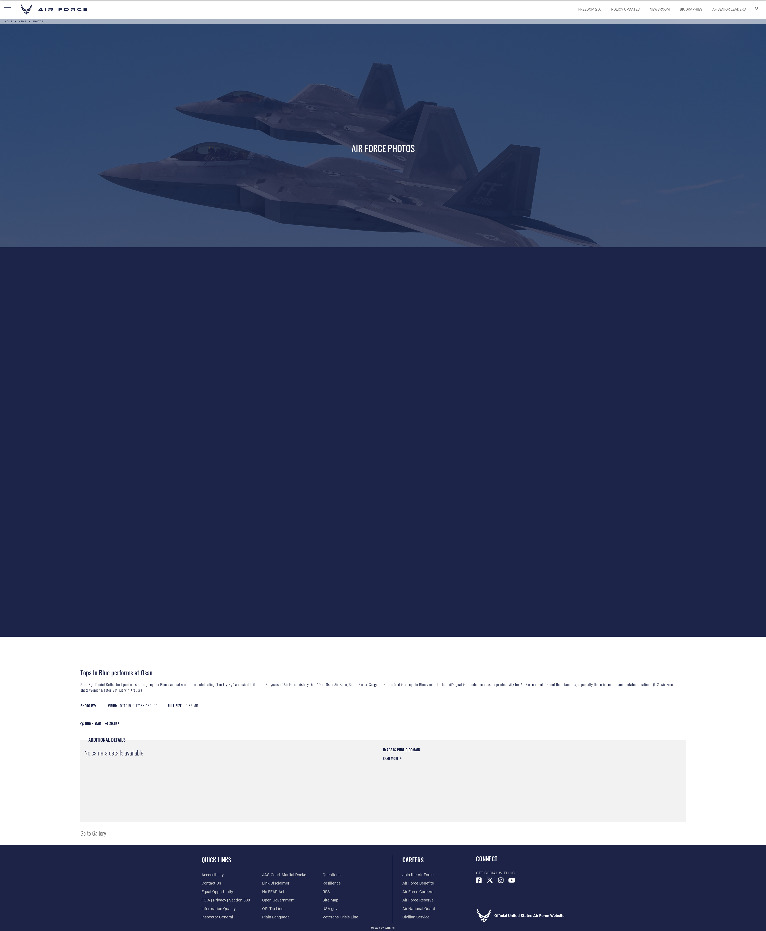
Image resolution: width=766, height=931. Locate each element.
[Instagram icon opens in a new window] (501, 880)
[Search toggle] (756, 9)
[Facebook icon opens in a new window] (479, 880)
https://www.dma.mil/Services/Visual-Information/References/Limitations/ (510, 772)
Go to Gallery (93, 833)
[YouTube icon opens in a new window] (512, 880)
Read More (391, 758)
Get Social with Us (495, 873)
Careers (413, 859)
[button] (6, 9)
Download (92, 723)
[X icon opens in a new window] (490, 880)
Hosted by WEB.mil (383, 927)
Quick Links (216, 859)
